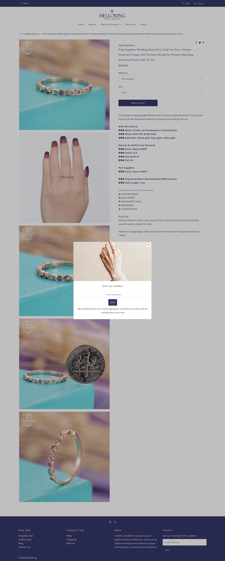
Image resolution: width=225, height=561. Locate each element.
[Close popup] (148, 245)
